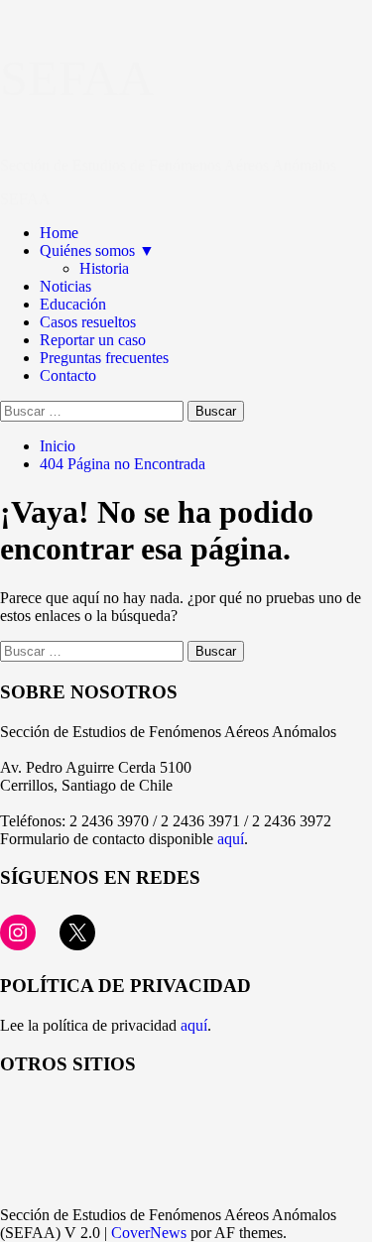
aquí (230, 838)
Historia (104, 268)
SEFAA (77, 78)
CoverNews (148, 1232)
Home (59, 232)
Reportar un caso (93, 339)
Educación (73, 304)
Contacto (68, 375)
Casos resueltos (88, 321)
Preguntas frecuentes (104, 357)
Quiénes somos (97, 250)
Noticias (65, 286)
